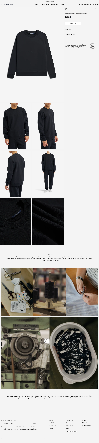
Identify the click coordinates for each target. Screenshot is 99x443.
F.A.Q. (67, 422)
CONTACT (68, 424)
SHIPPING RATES (69, 425)
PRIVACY (68, 430)
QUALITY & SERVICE (54, 427)
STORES (51, 428)
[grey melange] (68, 17)
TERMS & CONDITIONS (71, 427)
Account (91, 4)
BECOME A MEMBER (86, 425)
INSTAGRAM (84, 422)
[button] (81, 4)
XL (72, 20)
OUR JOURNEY (53, 424)
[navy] (70, 17)
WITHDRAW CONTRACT (71, 431)
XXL (75, 20)
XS (65, 20)
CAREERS (52, 430)
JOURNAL (52, 422)
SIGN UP (35, 423)
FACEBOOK (84, 424)
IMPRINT (67, 428)
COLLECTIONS (53, 425)
